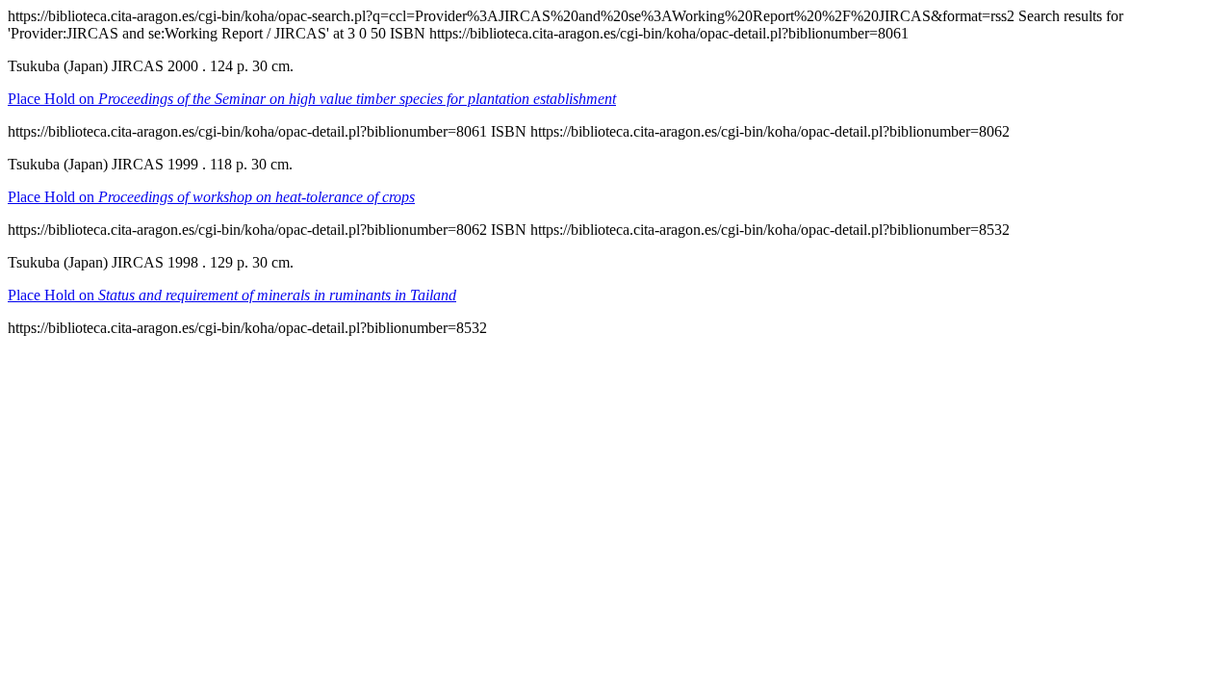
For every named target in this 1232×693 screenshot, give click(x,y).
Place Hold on (312, 98)
